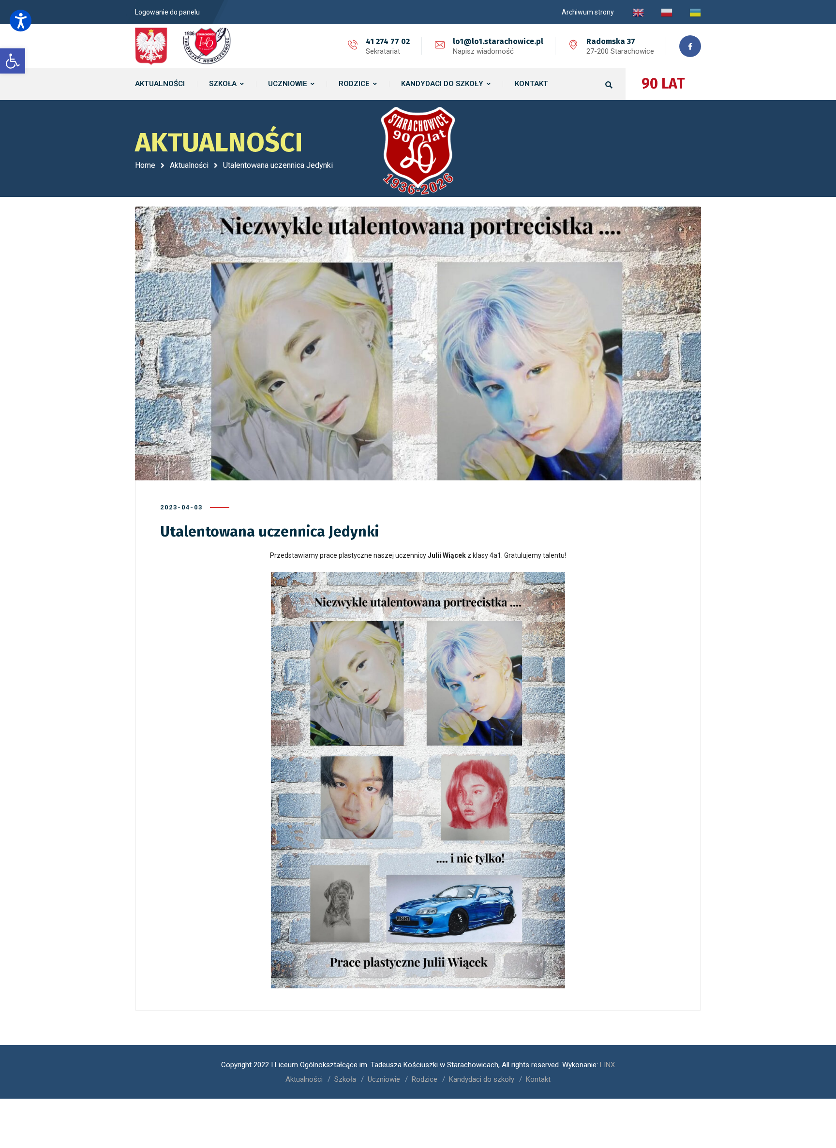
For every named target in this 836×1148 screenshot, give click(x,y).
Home (145, 165)
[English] (638, 12)
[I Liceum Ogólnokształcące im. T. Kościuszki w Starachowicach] (183, 46)
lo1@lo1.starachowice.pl (498, 41)
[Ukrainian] (695, 12)
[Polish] (666, 12)
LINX (607, 1064)
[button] (20, 20)
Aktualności (189, 165)
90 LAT (663, 83)
